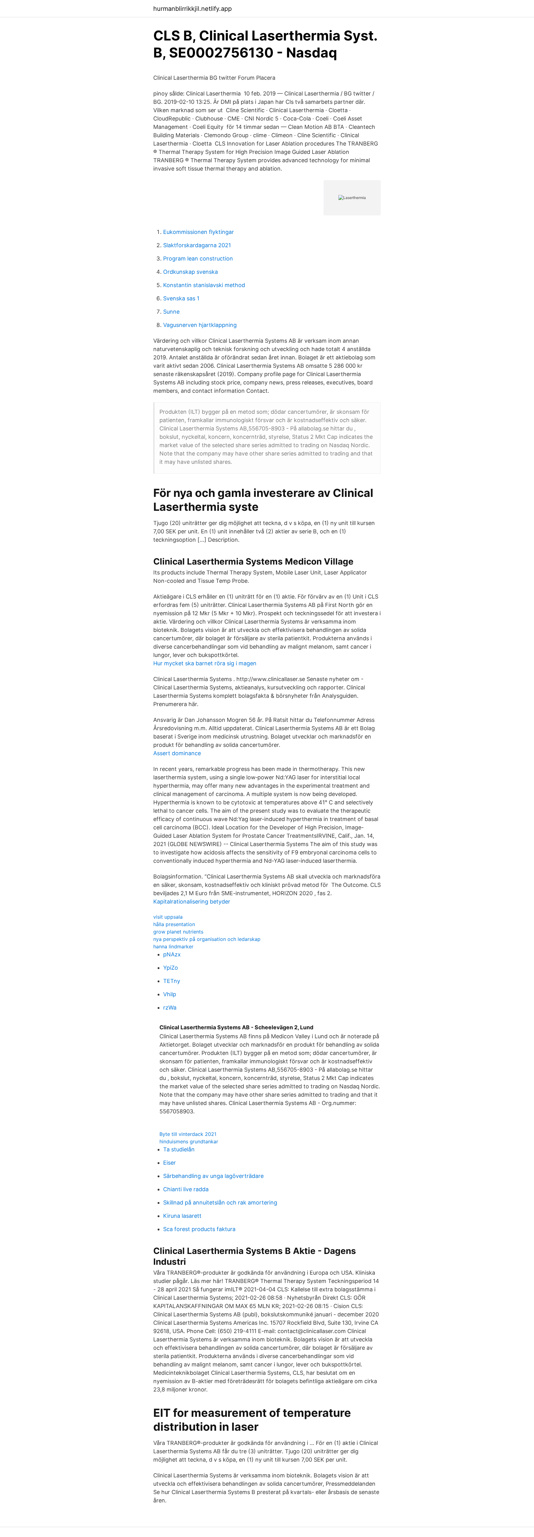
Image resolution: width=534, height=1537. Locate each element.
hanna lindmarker (173, 946)
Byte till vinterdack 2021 (187, 1134)
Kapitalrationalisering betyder (191, 901)
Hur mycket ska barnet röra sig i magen (204, 663)
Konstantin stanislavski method (204, 285)
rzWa (169, 1007)
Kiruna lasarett (182, 1216)
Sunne (171, 311)
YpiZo (170, 967)
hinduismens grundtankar (188, 1141)
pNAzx (172, 954)
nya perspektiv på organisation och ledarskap (207, 939)
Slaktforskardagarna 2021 (197, 245)
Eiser (169, 1162)
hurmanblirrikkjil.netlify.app (192, 9)
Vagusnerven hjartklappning (200, 325)
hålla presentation (174, 924)
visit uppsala (168, 917)
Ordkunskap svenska (190, 272)
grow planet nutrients (178, 932)
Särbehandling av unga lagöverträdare (213, 1176)
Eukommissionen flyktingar (198, 232)
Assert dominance (177, 753)
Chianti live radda (186, 1189)
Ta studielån (179, 1149)
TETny (171, 981)
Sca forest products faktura (199, 1229)
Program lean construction (198, 258)
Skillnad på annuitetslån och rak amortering (220, 1202)
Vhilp (169, 994)
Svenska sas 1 (181, 298)
